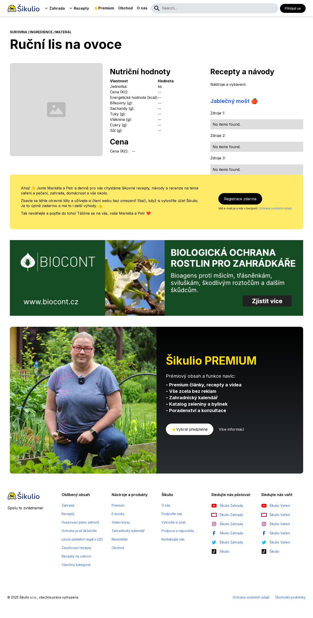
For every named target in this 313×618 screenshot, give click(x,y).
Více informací (231, 429)
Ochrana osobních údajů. (275, 208)
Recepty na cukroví (76, 556)
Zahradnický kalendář (128, 531)
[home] (23, 8)
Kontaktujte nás (173, 539)
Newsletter (120, 539)
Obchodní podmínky (290, 597)
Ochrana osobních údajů (251, 597)
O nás (142, 8)
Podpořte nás (172, 514)
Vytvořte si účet (173, 522)
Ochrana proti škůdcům (79, 531)
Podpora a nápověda (178, 531)
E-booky (118, 514)
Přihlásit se (293, 8)
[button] (55, 8)
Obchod (125, 8)
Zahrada (68, 505)
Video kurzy (121, 522)
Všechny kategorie (76, 565)
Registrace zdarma (240, 199)
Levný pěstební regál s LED (82, 539)
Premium (118, 505)
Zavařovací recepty (76, 548)
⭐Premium (104, 8)
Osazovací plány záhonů (80, 522)
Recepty (68, 514)
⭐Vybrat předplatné (190, 429)
